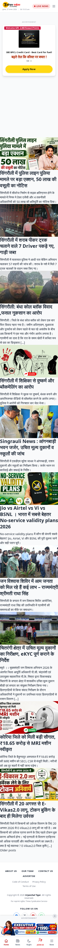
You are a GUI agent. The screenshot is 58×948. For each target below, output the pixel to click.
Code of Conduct (20, 881)
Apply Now (29, 69)
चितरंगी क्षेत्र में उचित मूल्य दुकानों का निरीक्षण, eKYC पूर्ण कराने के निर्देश (28, 653)
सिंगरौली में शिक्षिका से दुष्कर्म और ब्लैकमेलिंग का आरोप (27, 383)
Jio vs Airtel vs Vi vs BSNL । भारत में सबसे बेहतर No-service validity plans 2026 (29, 517)
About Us (11, 870)
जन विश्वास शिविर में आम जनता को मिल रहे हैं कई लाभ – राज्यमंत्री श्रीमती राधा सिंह (29, 587)
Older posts (8, 850)
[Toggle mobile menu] (54, 6)
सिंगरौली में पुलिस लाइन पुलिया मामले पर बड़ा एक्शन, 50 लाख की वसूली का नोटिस (28, 179)
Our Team (28, 870)
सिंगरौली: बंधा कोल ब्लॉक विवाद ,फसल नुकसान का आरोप (26, 309)
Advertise (29, 876)
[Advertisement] (29, 104)
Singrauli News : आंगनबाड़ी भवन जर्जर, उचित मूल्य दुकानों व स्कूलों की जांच (28, 447)
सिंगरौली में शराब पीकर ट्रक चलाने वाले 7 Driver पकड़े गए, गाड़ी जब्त (27, 246)
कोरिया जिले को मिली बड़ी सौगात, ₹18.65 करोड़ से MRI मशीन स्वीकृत (27, 743)
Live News (42, 6)
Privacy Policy (39, 881)
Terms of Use (29, 886)
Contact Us (45, 870)
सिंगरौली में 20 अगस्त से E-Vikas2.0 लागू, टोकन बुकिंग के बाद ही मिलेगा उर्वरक (27, 809)
